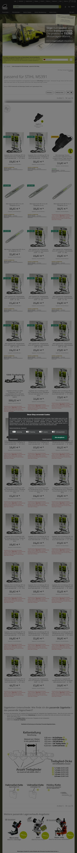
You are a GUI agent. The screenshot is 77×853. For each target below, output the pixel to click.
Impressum (24, 428)
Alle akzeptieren (59, 437)
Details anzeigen (14, 439)
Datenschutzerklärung (15, 428)
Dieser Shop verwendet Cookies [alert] (38, 415)
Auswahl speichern (47, 439)
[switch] (14, 432)
